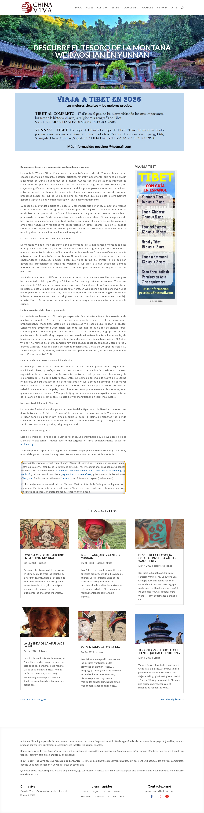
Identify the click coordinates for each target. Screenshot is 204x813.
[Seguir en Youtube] (167, 796)
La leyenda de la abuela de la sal (44, 645)
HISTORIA (162, 8)
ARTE (174, 8)
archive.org (26, 444)
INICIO (78, 8)
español (100, 562)
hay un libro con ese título (76, 474)
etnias (109, 562)
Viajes (157, 657)
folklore (43, 651)
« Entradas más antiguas (33, 699)
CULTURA (102, 8)
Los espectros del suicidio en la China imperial (44, 556)
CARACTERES (131, 8)
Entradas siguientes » (172, 699)
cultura (42, 562)
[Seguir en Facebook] (152, 796)
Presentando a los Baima (100, 647)
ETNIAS (116, 8)
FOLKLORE (147, 8)
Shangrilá (27, 478)
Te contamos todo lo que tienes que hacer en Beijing (159, 651)
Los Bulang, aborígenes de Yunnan (101, 556)
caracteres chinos (163, 565)
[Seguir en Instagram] (159, 796)
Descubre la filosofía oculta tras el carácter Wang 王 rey (157, 558)
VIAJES (89, 8)
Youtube (65, 478)
